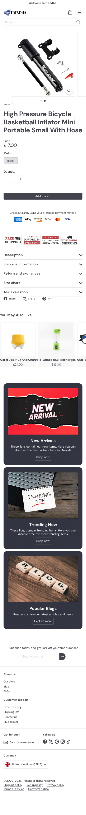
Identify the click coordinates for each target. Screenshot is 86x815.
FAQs (7, 691)
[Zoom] (69, 90)
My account (11, 722)
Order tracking (13, 707)
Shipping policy (13, 785)
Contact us (10, 717)
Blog (6, 686)
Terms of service (14, 789)
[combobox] (43, 22)
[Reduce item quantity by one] (7, 179)
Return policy (35, 785)
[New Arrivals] (43, 411)
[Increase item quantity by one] (20, 179)
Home (7, 104)
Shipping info (11, 712)
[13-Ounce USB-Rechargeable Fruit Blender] (56, 339)
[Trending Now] (43, 495)
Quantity (9, 171)
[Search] (78, 22)
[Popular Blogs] (43, 579)
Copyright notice (38, 789)
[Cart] (70, 12)
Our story (9, 681)
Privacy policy (55, 785)
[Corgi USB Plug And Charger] (18, 339)
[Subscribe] (62, 656)
